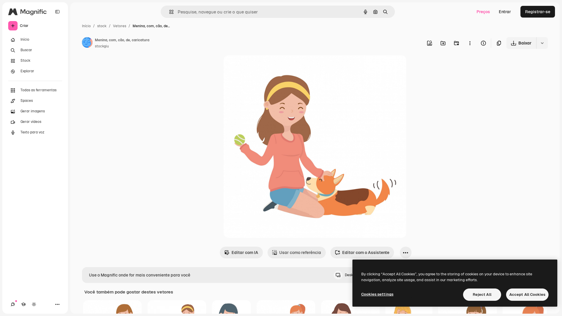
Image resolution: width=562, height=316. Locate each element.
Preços (483, 11)
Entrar (505, 11)
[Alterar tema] (34, 304)
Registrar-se (537, 11)
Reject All (482, 294)
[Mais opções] (470, 43)
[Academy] (23, 304)
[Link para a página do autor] (87, 43)
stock (102, 26)
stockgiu (102, 46)
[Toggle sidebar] (57, 11)
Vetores (119, 26)
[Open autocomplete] (169, 12)
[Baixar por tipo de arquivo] (542, 43)
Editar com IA (245, 252)
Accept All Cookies (527, 294)
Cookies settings (377, 294)
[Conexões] (13, 304)
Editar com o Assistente (365, 252)
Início (86, 26)
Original (261, 66)
